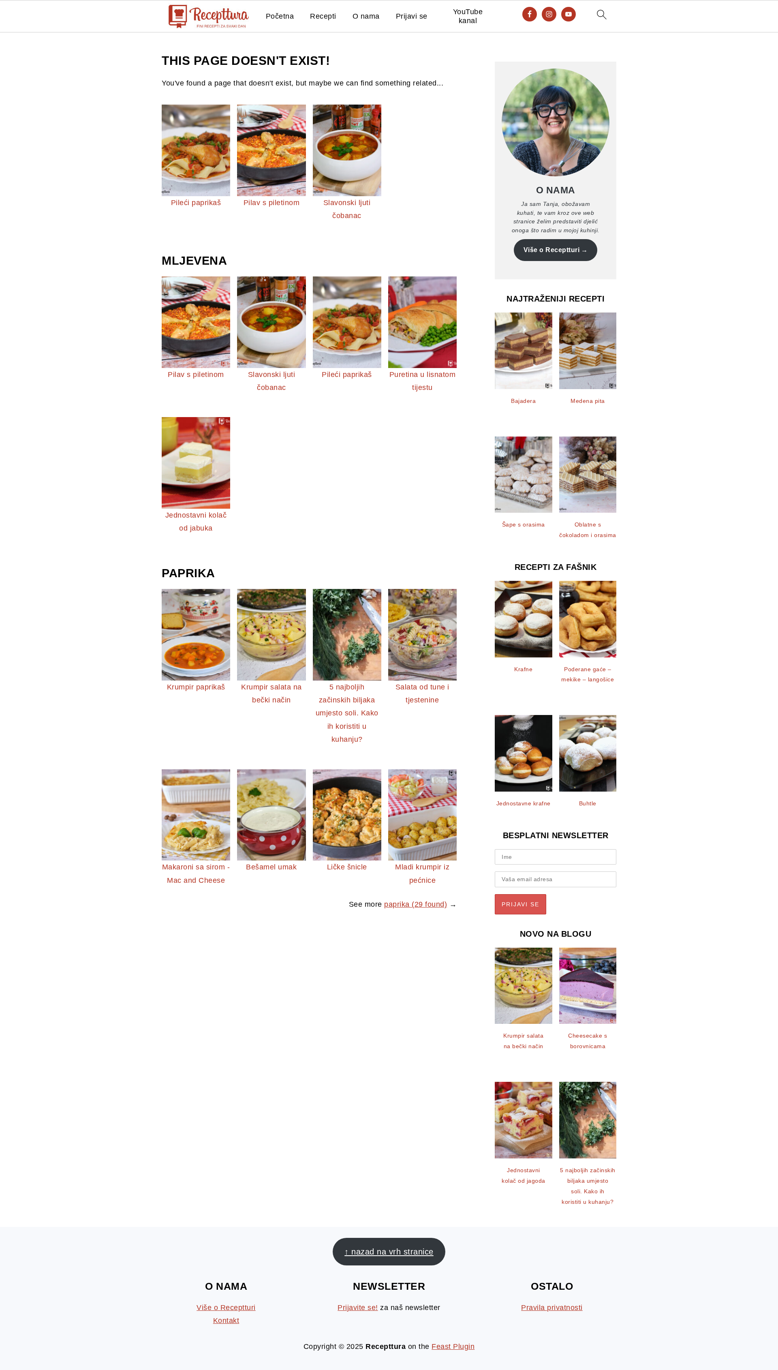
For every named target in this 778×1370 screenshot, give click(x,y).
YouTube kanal (468, 16)
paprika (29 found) (415, 904)
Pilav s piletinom (272, 203)
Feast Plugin (453, 1346)
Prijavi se (411, 16)
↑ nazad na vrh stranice (389, 1251)
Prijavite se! (358, 1308)
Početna (280, 16)
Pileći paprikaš (196, 203)
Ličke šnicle (347, 867)
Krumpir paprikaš (196, 687)
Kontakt (226, 1320)
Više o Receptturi (552, 249)
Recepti (323, 16)
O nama (366, 16)
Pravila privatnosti (552, 1308)
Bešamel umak (271, 867)
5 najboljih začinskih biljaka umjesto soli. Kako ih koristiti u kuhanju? (347, 713)
